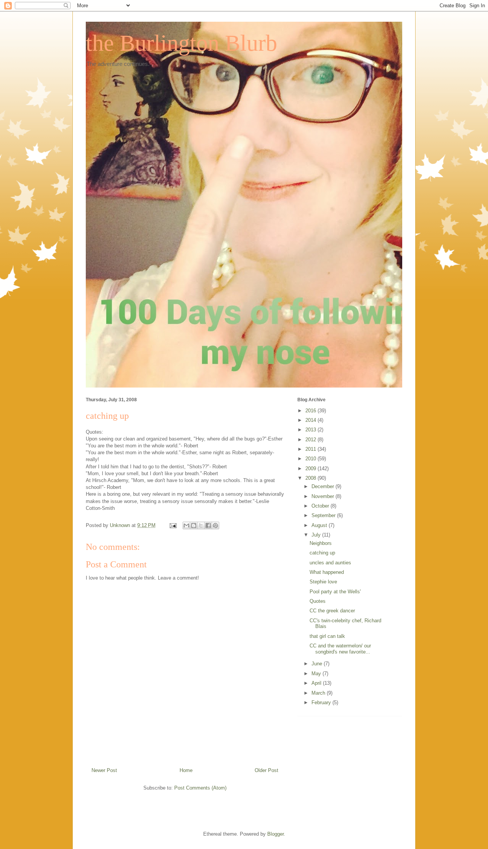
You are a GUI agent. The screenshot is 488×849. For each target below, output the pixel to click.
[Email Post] (172, 525)
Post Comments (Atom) (200, 788)
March (319, 693)
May (317, 673)
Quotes (318, 601)
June (317, 663)
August (320, 525)
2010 (311, 458)
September (324, 515)
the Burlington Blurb (181, 43)
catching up (322, 553)
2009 (311, 468)
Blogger (275, 834)
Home (186, 770)
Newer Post (104, 770)
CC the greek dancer (332, 611)
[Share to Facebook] (208, 525)
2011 (311, 449)
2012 (311, 439)
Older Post (266, 770)
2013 (311, 430)
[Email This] (186, 525)
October (321, 506)
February (321, 702)
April (317, 683)
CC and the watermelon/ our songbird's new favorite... (340, 649)
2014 (311, 420)
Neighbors (321, 543)
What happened (327, 572)
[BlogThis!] (193, 525)
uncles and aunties (330, 562)
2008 (311, 478)
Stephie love (323, 582)
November (323, 496)
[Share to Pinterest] (215, 525)
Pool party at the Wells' (335, 591)
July (316, 535)
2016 (311, 410)
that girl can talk (327, 636)
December (323, 486)
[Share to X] (201, 525)
